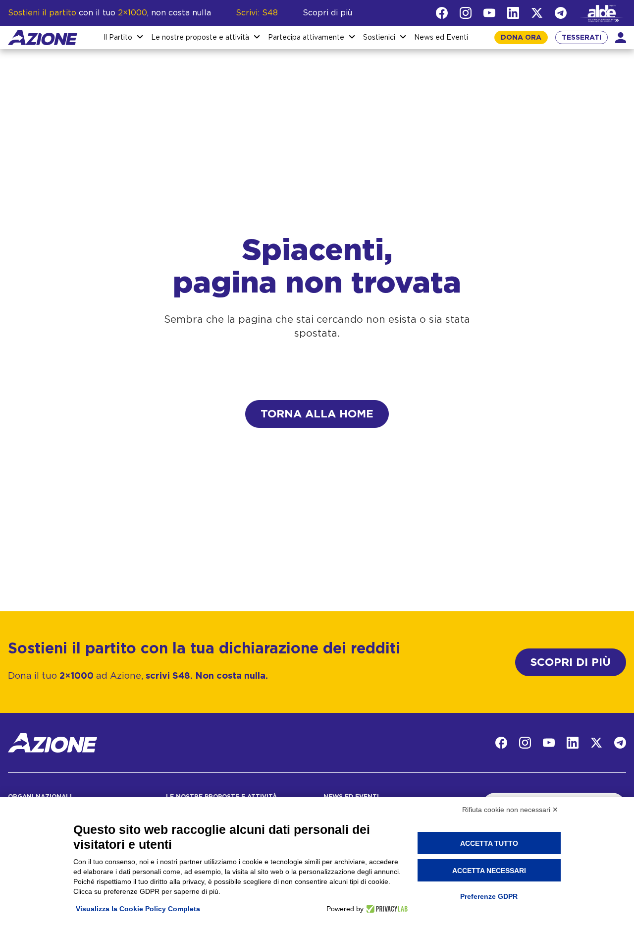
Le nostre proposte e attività (200, 37)
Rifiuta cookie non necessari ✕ (510, 810)
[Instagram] (466, 13)
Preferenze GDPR (489, 896)
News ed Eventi (441, 37)
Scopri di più (327, 13)
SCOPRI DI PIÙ (570, 662)
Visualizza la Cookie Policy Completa (138, 909)
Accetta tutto (489, 843)
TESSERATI (581, 37)
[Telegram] (561, 13)
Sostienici (379, 37)
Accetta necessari (489, 871)
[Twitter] (537, 13)
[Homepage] (42, 37)
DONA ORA (521, 37)
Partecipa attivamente (306, 37)
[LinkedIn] (513, 13)
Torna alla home (317, 414)
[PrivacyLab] (386, 909)
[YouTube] (489, 13)
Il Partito (118, 37)
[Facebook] (442, 13)
